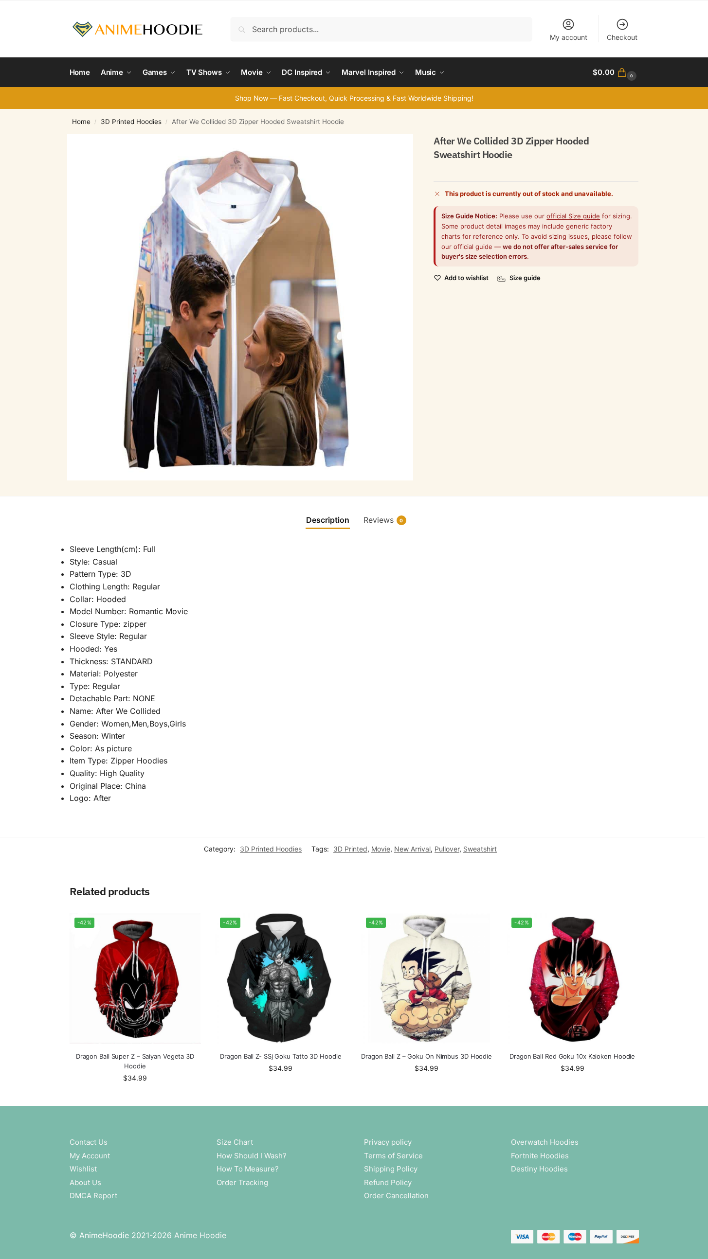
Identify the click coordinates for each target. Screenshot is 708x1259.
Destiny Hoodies (539, 1168)
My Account (90, 1155)
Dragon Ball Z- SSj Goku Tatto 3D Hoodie (280, 1056)
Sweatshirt (480, 849)
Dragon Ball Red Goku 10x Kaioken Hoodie (572, 1056)
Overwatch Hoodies (545, 1142)
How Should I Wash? (252, 1155)
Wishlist (83, 1168)
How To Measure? (248, 1168)
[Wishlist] (186, 927)
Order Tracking (242, 1182)
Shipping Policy (391, 1168)
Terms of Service (393, 1155)
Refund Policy (388, 1182)
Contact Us (89, 1142)
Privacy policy (388, 1142)
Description (327, 520)
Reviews (383, 520)
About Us (85, 1182)
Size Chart (235, 1142)
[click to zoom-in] (240, 307)
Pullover (447, 849)
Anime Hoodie (200, 1235)
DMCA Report (93, 1195)
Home (81, 121)
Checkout (622, 37)
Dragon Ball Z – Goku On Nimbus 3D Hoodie (426, 1056)
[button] (615, 72)
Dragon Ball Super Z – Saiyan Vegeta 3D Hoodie (135, 1061)
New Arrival (412, 849)
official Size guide (573, 216)
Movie (380, 849)
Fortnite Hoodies (540, 1155)
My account (568, 37)
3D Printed (350, 849)
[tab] (327, 520)
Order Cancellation (396, 1195)
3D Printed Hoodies (131, 121)
